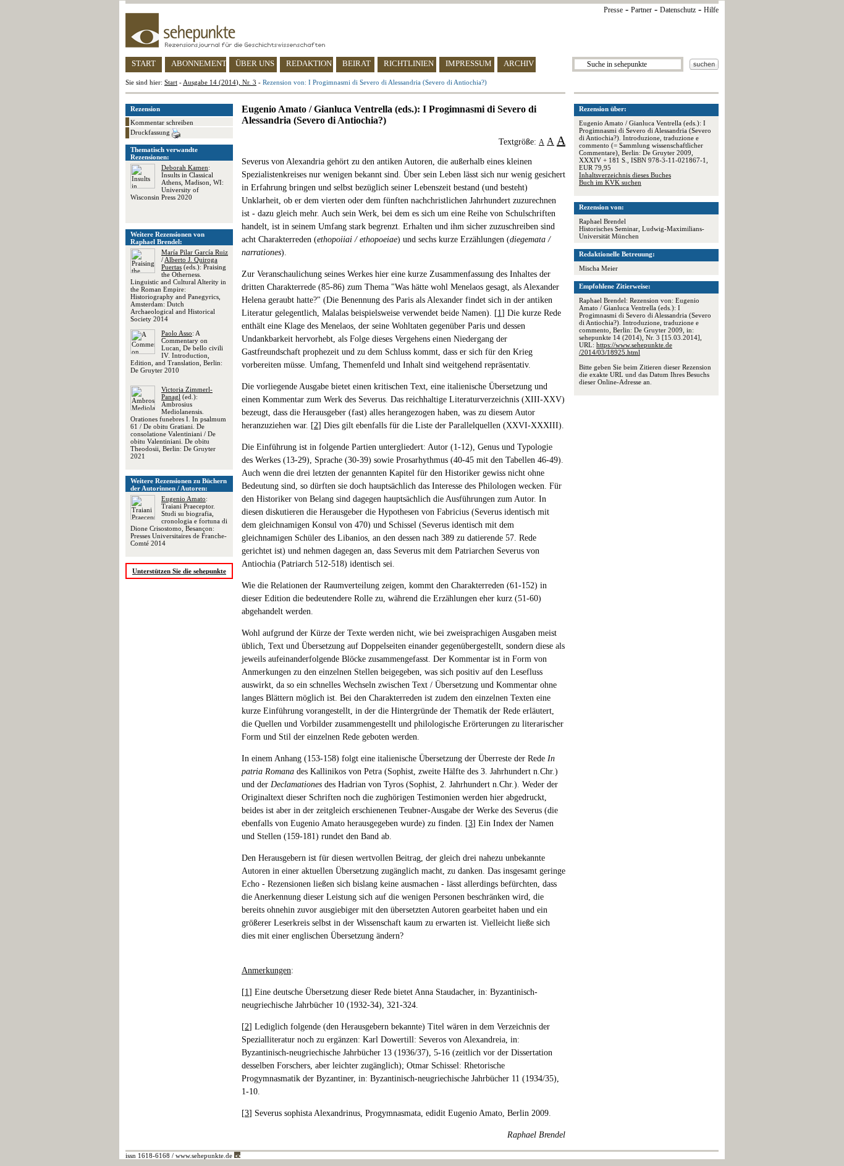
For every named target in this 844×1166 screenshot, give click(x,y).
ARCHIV (519, 63)
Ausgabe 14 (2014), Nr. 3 (219, 82)
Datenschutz (678, 10)
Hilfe (711, 10)
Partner (641, 10)
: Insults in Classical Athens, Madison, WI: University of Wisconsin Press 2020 (177, 182)
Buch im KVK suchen (610, 182)
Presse (613, 10)
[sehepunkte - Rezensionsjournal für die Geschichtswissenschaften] (422, 30)
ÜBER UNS (254, 63)
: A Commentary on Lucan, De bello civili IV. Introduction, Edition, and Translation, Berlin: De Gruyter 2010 (176, 351)
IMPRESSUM (468, 63)
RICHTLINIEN (409, 63)
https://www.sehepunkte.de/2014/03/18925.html (625, 348)
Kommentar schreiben (161, 122)
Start (170, 82)
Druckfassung (151, 132)
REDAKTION (309, 63)
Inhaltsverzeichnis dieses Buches (625, 175)
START (144, 63)
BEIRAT (356, 63)
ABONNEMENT (198, 63)
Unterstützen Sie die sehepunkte (179, 571)
